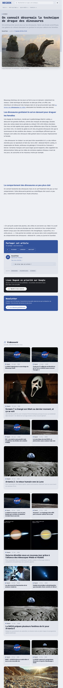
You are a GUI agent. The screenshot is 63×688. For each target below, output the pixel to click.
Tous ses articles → (16, 260)
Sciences (32, 270)
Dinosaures (14, 270)
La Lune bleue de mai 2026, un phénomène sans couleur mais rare (44, 440)
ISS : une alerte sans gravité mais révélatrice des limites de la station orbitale (16, 440)
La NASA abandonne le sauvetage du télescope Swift (16, 367)
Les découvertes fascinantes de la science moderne (16, 586)
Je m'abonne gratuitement (17, 307)
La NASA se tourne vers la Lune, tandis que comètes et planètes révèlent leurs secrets (15, 514)
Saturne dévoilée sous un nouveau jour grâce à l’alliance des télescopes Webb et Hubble (27, 556)
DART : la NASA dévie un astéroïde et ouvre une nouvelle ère (17, 660)
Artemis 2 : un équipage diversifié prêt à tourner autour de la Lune (43, 513)
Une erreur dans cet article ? (23, 264)
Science (5, 14)
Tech (4, 7)
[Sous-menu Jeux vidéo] (27, 7)
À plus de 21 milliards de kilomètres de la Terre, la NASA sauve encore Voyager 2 (44, 368)
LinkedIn (22, 249)
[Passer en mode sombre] (57, 3)
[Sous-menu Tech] (6, 7)
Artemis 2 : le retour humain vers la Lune (24, 482)
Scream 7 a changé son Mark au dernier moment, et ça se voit (29, 410)
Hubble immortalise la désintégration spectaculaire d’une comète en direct (45, 586)
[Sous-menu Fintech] (36, 7)
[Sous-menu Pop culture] (17, 7)
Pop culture (13, 7)
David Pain (5, 31)
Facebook (14, 249)
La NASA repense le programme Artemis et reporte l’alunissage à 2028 (43, 661)
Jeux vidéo (23, 7)
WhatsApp (31, 249)
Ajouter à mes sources (17, 289)
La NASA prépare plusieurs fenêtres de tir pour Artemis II (27, 627)
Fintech (32, 7)
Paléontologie (24, 270)
